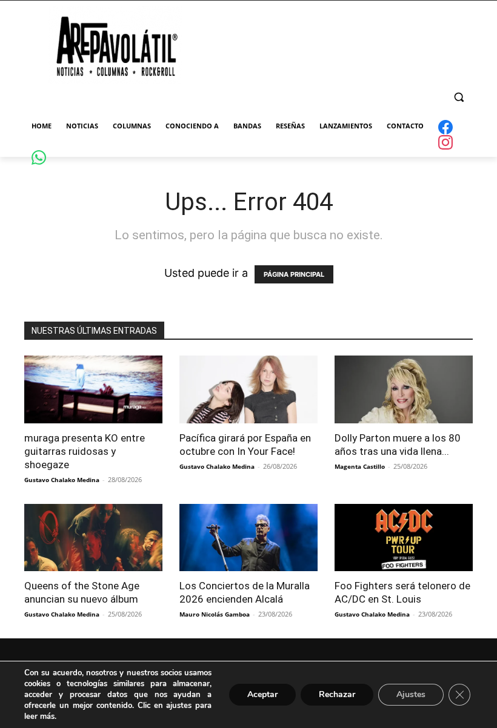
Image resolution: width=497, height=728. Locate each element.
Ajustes (410, 694)
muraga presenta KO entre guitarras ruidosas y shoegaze (84, 451)
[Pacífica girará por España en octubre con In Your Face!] (248, 389)
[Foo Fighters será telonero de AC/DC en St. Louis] (404, 538)
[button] (458, 97)
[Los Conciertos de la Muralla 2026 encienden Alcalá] (248, 538)
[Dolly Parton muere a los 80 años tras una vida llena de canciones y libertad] (404, 389)
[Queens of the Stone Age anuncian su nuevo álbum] (93, 538)
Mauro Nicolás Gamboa (214, 614)
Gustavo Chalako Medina (61, 479)
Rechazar (337, 694)
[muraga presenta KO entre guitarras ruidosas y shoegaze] (93, 389)
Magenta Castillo (360, 466)
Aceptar (262, 694)
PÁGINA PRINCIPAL (294, 274)
